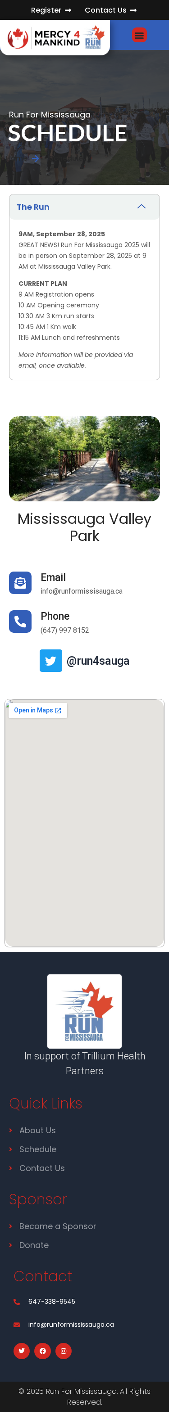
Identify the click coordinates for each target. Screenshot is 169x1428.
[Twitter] (51, 660)
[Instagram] (63, 1351)
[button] (139, 34)
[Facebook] (42, 1351)
